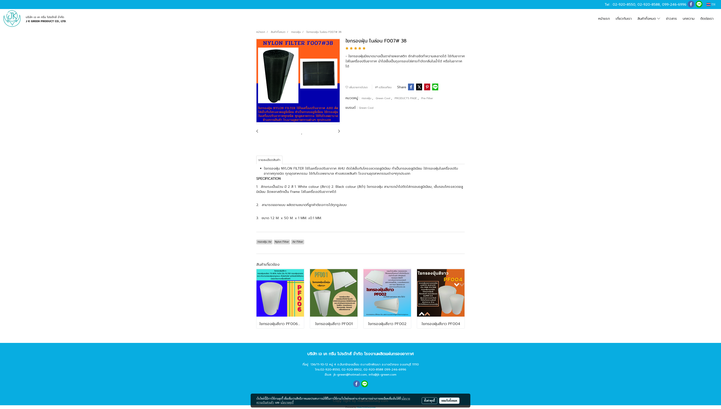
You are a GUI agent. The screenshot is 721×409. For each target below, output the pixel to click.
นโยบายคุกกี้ (287, 402)
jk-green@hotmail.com (350, 374)
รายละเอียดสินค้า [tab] (269, 160)
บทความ (689, 18)
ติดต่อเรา (706, 18)
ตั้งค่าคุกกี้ (429, 400)
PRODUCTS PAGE (406, 98)
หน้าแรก (604, 18)
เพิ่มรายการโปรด (358, 87)
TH (712, 4)
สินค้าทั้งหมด (647, 18)
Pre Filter (427, 98)
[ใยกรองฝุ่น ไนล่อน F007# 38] (298, 81)
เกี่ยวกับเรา (624, 18)
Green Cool (383, 98)
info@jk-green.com (382, 374)
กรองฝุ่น (366, 98)
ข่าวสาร (671, 18)
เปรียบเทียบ (385, 87)
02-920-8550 (624, 4)
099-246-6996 (674, 4)
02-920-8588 (648, 4)
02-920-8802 (352, 369)
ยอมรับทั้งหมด (449, 400)
